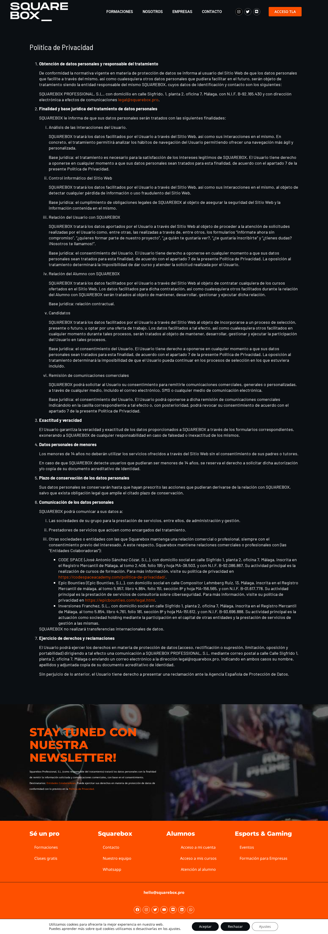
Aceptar (205, 926)
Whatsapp (112, 869)
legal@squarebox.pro (138, 99)
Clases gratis (45, 858)
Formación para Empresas (263, 858)
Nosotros (153, 11)
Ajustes (265, 926)
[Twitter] (247, 11)
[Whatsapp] (190, 909)
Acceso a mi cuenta (198, 847)
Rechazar (235, 926)
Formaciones (119, 11)
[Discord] (256, 11)
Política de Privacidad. (82, 789)
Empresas (182, 11)
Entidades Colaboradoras (61, 783)
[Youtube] (164, 909)
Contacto (212, 11)
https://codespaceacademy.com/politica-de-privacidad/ (111, 576)
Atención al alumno (198, 869)
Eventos (247, 847)
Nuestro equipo (117, 858)
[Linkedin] (181, 909)
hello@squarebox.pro (164, 892)
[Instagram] (239, 11)
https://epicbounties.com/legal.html (120, 600)
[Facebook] (137, 909)
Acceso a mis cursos (198, 858)
